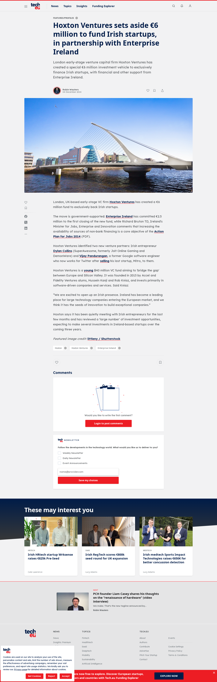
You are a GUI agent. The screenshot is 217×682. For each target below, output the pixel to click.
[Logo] (37, 6)
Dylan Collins (62, 251)
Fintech (85, 638)
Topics (67, 6)
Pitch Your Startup (148, 655)
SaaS (87, 550)
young (88, 270)
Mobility (86, 655)
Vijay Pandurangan (93, 256)
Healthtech (87, 642)
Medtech (147, 550)
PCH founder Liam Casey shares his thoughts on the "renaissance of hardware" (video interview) (126, 597)
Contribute (145, 646)
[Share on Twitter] (25, 222)
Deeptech (87, 651)
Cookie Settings (175, 646)
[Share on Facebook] (25, 216)
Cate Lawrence (35, 572)
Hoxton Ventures (122, 202)
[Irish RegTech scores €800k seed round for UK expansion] (108, 532)
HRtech (31, 550)
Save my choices (88, 480)
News (54, 6)
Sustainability (88, 659)
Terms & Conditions (177, 655)
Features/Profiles (63, 18)
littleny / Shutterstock (104, 339)
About (143, 638)
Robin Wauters (100, 610)
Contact (143, 659)
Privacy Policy (175, 651)
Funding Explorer (103, 6)
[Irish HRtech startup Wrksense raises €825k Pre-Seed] (51, 532)
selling (104, 261)
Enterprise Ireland (119, 216)
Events (171, 638)
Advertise (144, 651)
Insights (81, 6)
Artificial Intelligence (92, 663)
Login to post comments (108, 423)
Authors (143, 642)
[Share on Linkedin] (25, 228)
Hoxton (58, 348)
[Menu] (25, 6)
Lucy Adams (91, 572)
